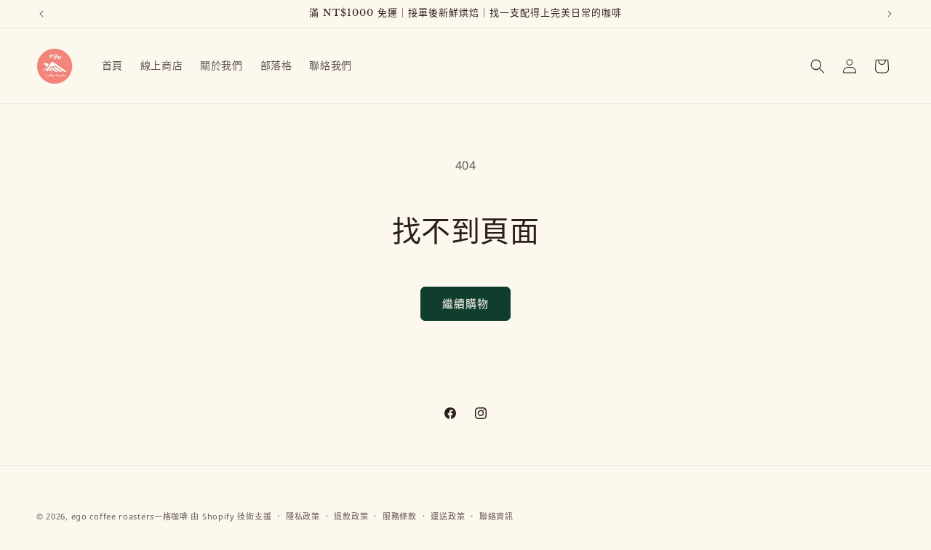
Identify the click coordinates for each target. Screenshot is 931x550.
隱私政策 (303, 516)
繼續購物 (465, 303)
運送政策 (448, 516)
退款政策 (351, 516)
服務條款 (400, 516)
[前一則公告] (41, 14)
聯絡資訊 (496, 516)
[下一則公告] (890, 14)
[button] (818, 66)
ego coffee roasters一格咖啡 (129, 516)
